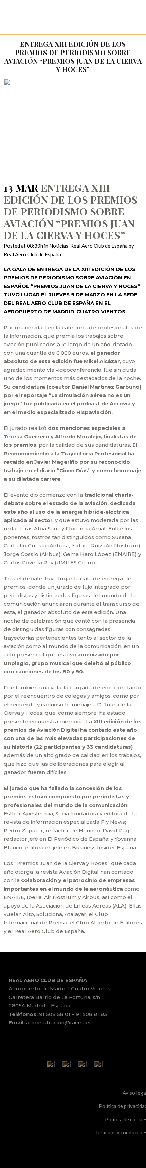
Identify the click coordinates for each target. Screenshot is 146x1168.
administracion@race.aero (60, 1022)
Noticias (58, 246)
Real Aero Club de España (99, 246)
